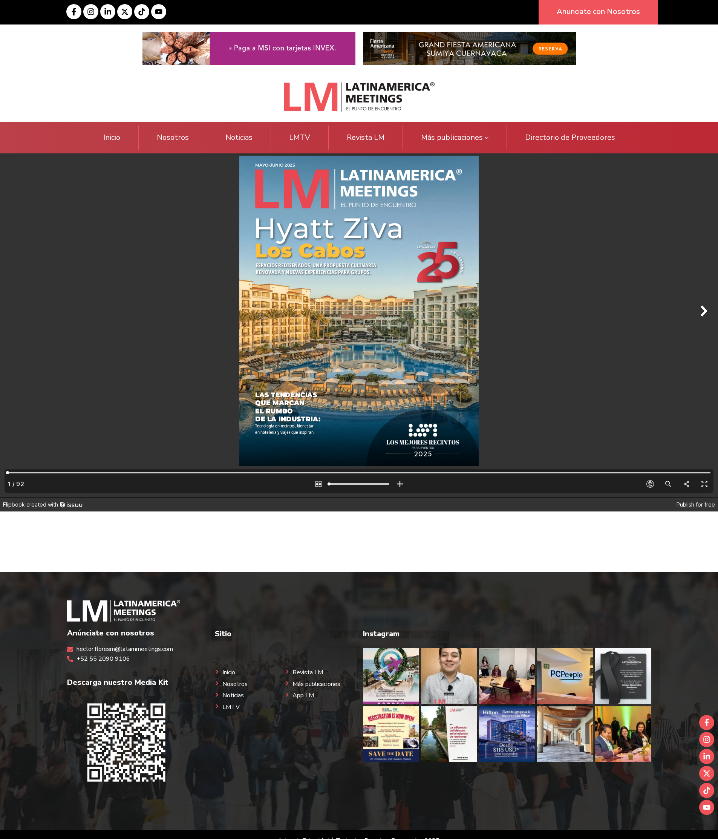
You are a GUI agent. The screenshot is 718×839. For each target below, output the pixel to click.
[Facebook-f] (73, 11)
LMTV (299, 137)
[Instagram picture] (391, 676)
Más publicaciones (452, 137)
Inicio (111, 137)
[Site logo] (359, 96)
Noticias (239, 137)
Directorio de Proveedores (570, 137)
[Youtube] (158, 11)
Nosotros (173, 137)
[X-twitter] (124, 11)
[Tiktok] (141, 11)
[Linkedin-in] (107, 11)
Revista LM (365, 137)
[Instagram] (90, 11)
